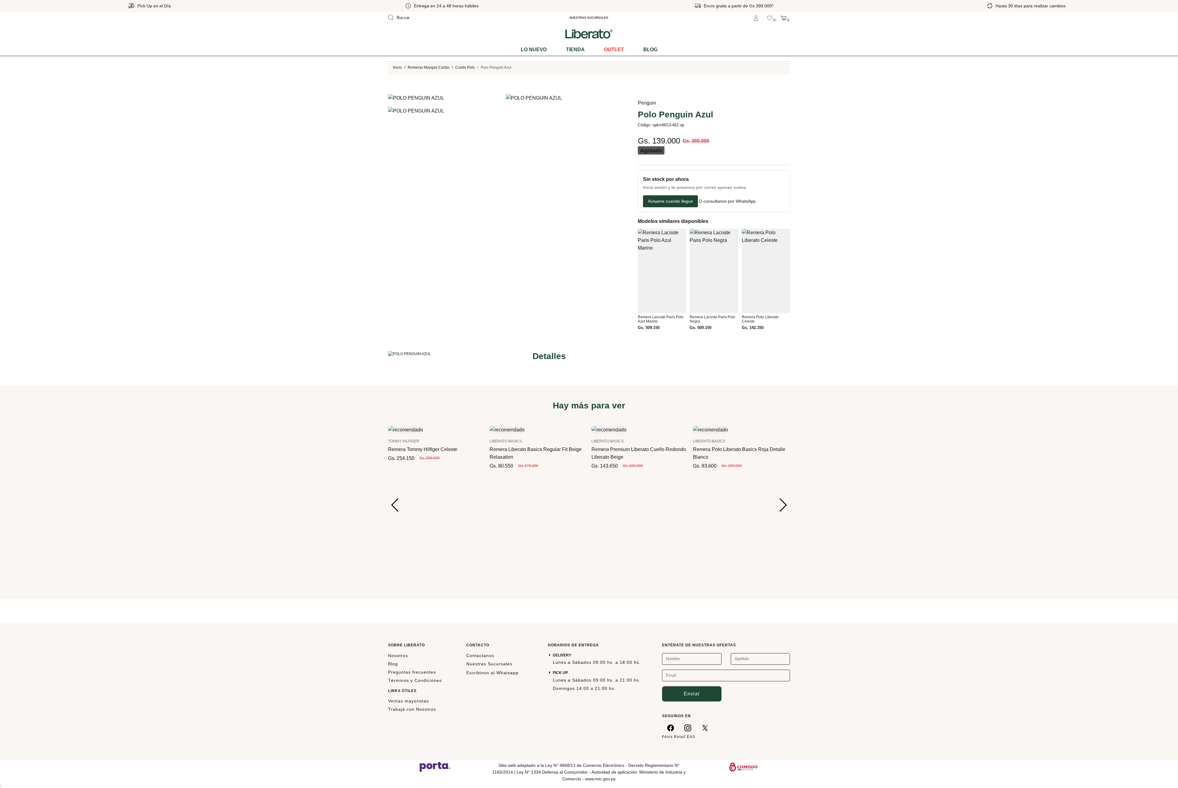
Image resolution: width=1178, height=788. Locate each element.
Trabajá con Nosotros (412, 709)
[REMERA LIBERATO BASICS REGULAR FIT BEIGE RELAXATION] (507, 429)
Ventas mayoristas (408, 700)
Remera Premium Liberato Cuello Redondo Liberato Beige (638, 453)
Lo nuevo (534, 49)
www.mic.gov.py (600, 778)
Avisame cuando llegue (670, 201)
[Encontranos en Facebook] (670, 727)
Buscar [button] (403, 17)
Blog (650, 49)
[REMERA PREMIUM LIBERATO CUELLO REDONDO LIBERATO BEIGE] (608, 429)
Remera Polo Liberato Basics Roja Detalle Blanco (739, 453)
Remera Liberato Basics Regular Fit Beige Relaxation (536, 453)
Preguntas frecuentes (412, 672)
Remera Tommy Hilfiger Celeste (422, 449)
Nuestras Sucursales (489, 663)
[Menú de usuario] (755, 18)
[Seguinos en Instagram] (687, 727)
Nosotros (398, 655)
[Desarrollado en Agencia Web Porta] (435, 766)
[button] (395, 505)
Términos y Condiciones (415, 680)
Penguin (647, 102)
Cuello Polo (465, 67)
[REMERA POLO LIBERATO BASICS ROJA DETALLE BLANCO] (710, 429)
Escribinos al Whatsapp (492, 672)
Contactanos (480, 655)
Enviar (692, 693)
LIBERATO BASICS (506, 441)
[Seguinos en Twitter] (705, 727)
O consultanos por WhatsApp (727, 201)
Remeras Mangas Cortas (428, 67)
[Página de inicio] (589, 34)
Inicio (397, 67)
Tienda (575, 49)
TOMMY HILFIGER (403, 441)
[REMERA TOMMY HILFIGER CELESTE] (405, 429)
